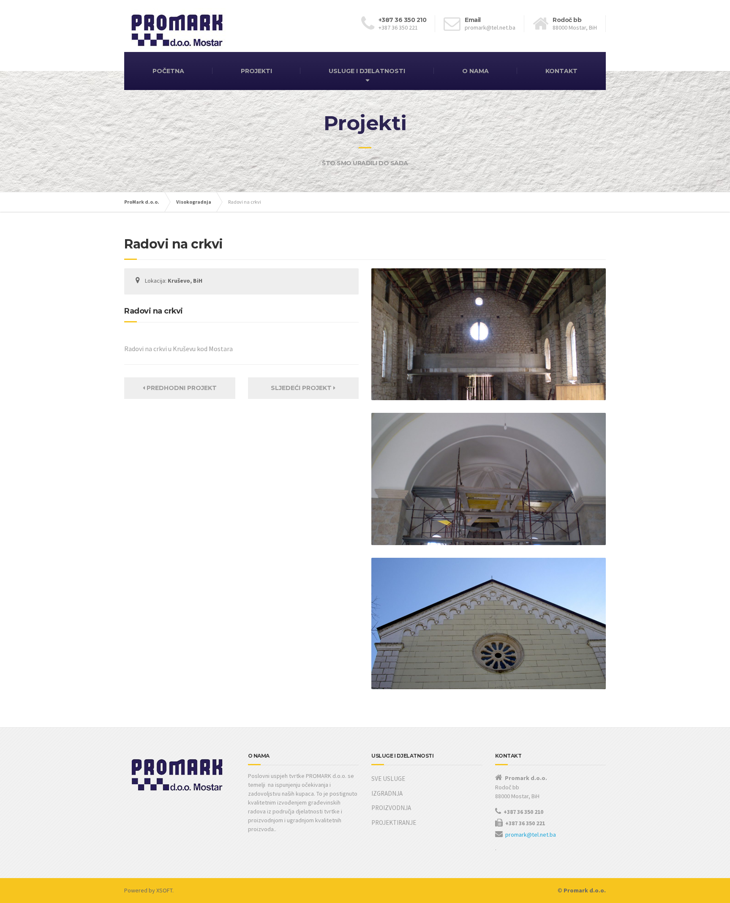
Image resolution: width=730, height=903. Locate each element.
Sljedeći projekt (302, 388)
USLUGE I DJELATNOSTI (367, 71)
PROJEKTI (256, 71)
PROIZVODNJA (391, 808)
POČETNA (168, 71)
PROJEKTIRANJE (393, 822)
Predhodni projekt (181, 388)
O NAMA (475, 71)
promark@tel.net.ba (530, 834)
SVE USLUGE (388, 779)
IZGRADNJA (387, 793)
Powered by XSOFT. (149, 890)
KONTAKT (561, 71)
